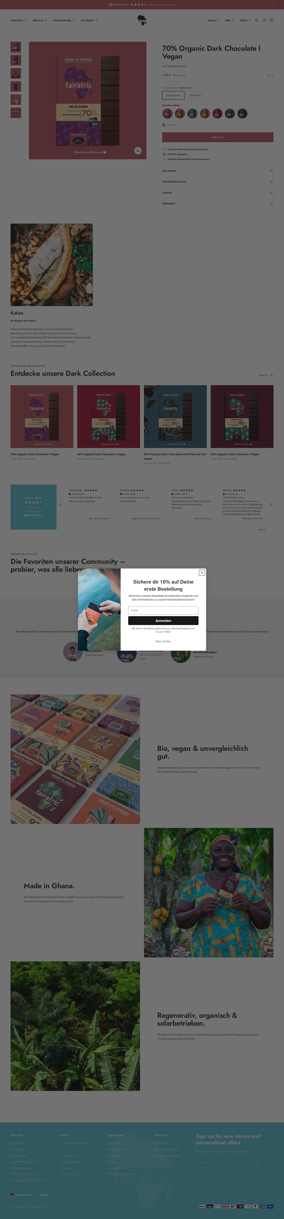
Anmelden (163, 620)
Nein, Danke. (163, 641)
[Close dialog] (202, 573)
